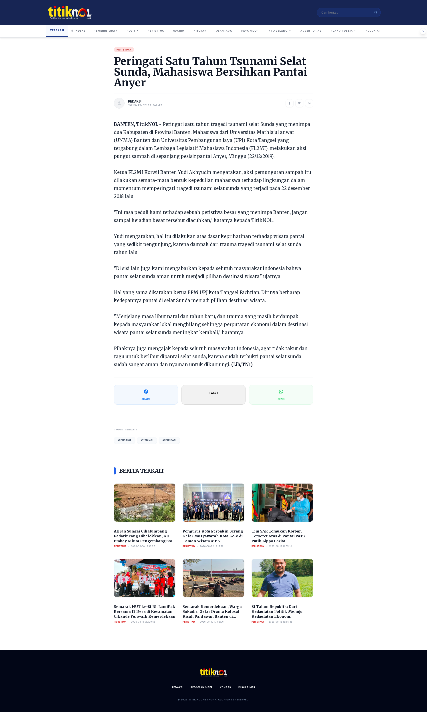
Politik (133, 30)
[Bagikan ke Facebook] (290, 103)
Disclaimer (246, 687)
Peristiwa (155, 30)
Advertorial (311, 30)
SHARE (146, 399)
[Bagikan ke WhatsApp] (309, 103)
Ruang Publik (341, 30)
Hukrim (179, 30)
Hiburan (200, 30)
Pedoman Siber (202, 687)
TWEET (213, 392)
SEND (281, 399)
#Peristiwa (124, 440)
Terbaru (57, 30)
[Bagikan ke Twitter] (299, 103)
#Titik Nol (147, 440)
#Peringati (169, 440)
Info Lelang (278, 30)
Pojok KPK (374, 30)
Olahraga (224, 30)
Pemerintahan (105, 30)
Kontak (225, 687)
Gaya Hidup (250, 30)
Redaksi (177, 687)
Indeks (80, 30)
